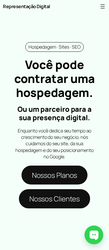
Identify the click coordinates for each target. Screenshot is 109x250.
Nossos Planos (54, 175)
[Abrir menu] (102, 6)
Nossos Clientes (54, 198)
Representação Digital (26, 6)
